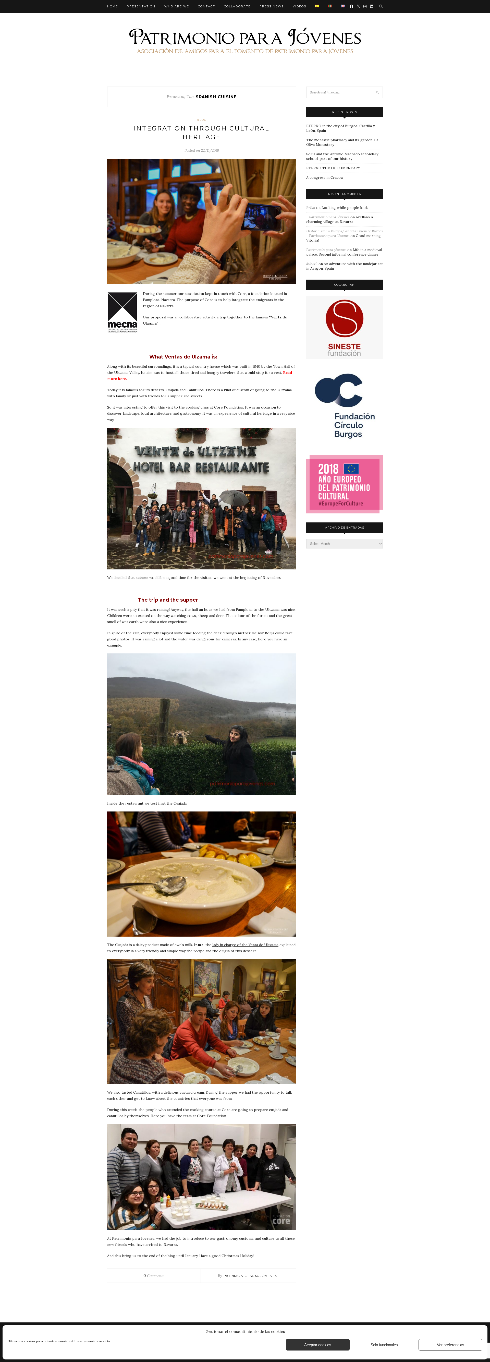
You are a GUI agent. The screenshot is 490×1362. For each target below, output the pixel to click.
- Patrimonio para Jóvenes (327, 217)
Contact (206, 6)
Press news (272, 6)
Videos (299, 6)
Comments (153, 1275)
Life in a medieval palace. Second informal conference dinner (344, 252)
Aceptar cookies (317, 1345)
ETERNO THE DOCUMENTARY (333, 168)
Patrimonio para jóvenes (250, 1276)
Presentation (141, 6)
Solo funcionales (384, 1345)
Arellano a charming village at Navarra (339, 219)
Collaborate (237, 6)
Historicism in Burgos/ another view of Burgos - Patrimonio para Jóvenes (344, 233)
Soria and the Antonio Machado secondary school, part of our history (342, 156)
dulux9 (311, 263)
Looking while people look (345, 207)
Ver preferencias (450, 1345)
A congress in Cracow (325, 177)
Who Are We (176, 6)
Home (112, 6)
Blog (202, 120)
